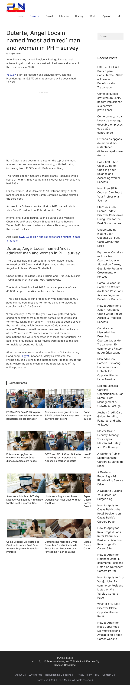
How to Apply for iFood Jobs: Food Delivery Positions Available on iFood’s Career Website (109, 631)
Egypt (25, 356)
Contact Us (108, 674)
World (93, 16)
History (79, 16)
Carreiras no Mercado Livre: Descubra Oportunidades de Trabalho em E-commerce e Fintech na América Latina (110, 340)
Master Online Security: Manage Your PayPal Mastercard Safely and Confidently (109, 439)
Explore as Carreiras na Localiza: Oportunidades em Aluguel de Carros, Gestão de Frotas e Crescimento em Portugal (110, 264)
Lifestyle (64, 16)
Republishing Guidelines (59, 674)
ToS (97, 674)
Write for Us (35, 674)
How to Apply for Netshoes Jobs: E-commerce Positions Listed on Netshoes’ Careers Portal (110, 563)
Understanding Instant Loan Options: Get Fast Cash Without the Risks (108, 237)
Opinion (106, 16)
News (33, 16)
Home (20, 16)
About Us (20, 674)
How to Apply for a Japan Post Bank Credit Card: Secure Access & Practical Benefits (110, 314)
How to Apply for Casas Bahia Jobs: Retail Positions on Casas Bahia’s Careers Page (109, 513)
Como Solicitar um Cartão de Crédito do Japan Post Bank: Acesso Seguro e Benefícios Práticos (110, 291)
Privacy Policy (84, 674)
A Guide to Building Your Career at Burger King (109, 495)
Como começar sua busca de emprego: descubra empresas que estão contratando (110, 124)
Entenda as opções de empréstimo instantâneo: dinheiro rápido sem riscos (110, 147)
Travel (49, 16)
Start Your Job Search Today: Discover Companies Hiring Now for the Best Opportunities (110, 215)
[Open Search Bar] (119, 16)
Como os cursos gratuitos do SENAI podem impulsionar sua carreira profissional (109, 102)
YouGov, (11, 74)
